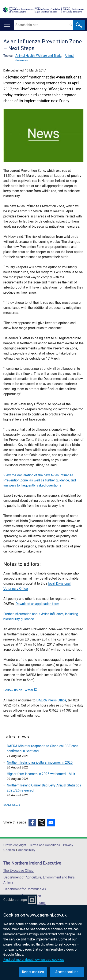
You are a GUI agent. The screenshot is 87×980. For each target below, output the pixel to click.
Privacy (68, 845)
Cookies (9, 850)
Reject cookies (33, 972)
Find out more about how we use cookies (33, 960)
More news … (13, 805)
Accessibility (26, 850)
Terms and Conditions (44, 845)
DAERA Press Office (51, 700)
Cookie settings (15, 900)
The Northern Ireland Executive (32, 863)
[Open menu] (7, 25)
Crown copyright (14, 845)
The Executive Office (18, 871)
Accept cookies (66, 972)
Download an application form (37, 604)
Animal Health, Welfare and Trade (38, 56)
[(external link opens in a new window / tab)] (32, 822)
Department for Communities (24, 889)
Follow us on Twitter (19, 690)
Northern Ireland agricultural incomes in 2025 (40, 762)
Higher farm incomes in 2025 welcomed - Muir (41, 774)
